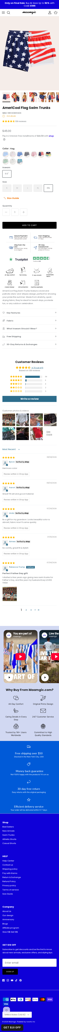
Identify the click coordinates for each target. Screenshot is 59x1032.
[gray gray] (13, 161)
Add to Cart (29, 225)
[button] (8, 121)
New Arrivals (8, 830)
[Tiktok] (16, 980)
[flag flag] (41, 154)
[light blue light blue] (5, 154)
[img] (8, 457)
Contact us (7, 864)
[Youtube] (12, 980)
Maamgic (12, 1022)
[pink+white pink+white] (13, 154)
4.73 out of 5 (37, 367)
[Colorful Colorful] (48, 154)
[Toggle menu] (3, 12)
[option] (29, 53)
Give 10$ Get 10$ (10, 931)
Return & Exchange (11, 877)
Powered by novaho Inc (26, 1022)
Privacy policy (9, 885)
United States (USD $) (15, 1014)
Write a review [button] (29, 399)
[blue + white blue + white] (20, 161)
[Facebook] (3, 980)
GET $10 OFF (12, 1027)
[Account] (49, 12)
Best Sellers (8, 826)
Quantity (7, 206)
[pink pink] (34, 154)
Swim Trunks (8, 835)
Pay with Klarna (9, 873)
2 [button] (26, 609)
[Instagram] (8, 980)
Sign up (10, 971)
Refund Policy (9, 881)
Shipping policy (9, 869)
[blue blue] (20, 154)
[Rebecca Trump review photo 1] (9, 594)
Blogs (5, 923)
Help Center (8, 860)
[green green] (5, 161)
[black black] (27, 154)
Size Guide (7, 893)
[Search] (10, 12)
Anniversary (8, 919)
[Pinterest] (20, 980)
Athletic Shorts (9, 839)
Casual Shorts (9, 843)
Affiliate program (10, 927)
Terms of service (10, 889)
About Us (6, 911)
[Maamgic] (29, 12)
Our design (7, 915)
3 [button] (31, 609)
